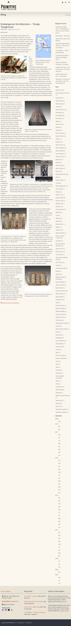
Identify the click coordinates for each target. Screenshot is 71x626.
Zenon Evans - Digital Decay (32, 607)
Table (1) (58, 367)
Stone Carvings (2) (61, 355)
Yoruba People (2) (61, 209)
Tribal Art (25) (59, 230)
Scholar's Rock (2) (61, 136)
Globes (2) (58, 127)
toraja (11, 302)
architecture (16, 302)
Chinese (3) (59, 403)
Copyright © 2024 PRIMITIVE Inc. (9, 622)
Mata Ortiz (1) (59, 159)
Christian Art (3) (60, 299)
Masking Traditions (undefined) (61, 278)
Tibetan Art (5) (60, 124)
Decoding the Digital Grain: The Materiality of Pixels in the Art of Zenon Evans (62, 30)
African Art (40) (60, 90)
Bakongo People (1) (61, 308)
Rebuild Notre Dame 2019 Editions (63, 40)
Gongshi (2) (59, 130)
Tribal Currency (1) (61, 156)
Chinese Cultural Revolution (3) (60, 245)
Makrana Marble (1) (61, 311)
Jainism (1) (59, 139)
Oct (59, 466)
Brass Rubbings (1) (61, 282)
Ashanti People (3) (61, 285)
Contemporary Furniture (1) (62, 94)
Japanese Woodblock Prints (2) (61, 258)
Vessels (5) (59, 274)
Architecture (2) (60, 387)
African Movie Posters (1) (63, 329)
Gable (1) (58, 381)
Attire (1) (58, 352)
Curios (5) (58, 183)
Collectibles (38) (60, 115)
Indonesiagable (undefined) (60, 377)
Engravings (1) (60, 335)
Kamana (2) (59, 171)
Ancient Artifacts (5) (61, 341)
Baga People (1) (60, 296)
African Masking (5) (61, 148)
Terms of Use (29, 622)
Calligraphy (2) (60, 338)
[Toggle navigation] (69, 2)
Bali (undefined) (60, 390)
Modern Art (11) (60, 195)
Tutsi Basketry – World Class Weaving (62, 51)
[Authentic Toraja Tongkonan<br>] (14, 64)
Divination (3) (59, 206)
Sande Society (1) (60, 153)
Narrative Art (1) (60, 400)
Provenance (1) (60, 118)
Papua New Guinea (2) (62, 174)
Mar (59, 449)
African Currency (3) (61, 109)
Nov (59, 426)
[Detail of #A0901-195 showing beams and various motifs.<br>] (44, 170)
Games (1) (59, 265)
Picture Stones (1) (61, 133)
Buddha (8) (59, 221)
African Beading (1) (61, 233)
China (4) (58, 361)
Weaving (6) (59, 218)
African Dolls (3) (60, 165)
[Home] (10, 6)
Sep (59, 469)
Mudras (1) (59, 227)
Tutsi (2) (58, 215)
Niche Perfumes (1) (61, 294)
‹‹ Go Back (67, 15)
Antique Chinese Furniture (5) (60, 237)
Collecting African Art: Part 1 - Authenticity (61, 75)
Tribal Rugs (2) (60, 320)
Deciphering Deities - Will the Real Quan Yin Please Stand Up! (63, 69)
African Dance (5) (60, 145)
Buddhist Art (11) (60, 224)
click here (64, 601)
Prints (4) (58, 332)
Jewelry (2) (59, 326)
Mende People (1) (61, 151)
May (59, 443)
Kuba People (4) (60, 101)
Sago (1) (58, 177)
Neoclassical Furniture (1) (63, 323)
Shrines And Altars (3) (62, 291)
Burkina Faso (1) (60, 251)
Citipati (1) (58, 121)
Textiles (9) (59, 107)
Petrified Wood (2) (61, 317)
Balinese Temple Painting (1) (63, 396)
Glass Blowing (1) (60, 343)
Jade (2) (58, 302)
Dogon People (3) (60, 198)
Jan (59, 455)
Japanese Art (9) (60, 248)
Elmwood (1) (59, 370)
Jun (59, 440)
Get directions (10, 601)
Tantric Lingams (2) (61, 314)
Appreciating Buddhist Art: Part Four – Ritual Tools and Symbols (63, 45)
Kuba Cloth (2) (60, 98)
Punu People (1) (60, 254)
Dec (59, 460)
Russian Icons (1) (60, 200)
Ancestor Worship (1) (61, 358)
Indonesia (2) (59, 373)
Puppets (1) (59, 192)
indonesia (4, 302)
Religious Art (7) (60, 203)
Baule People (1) (60, 288)
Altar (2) (58, 364)
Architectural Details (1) (62, 412)
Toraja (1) (58, 384)
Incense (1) (59, 349)
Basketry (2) (59, 212)
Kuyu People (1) (60, 189)
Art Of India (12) (60, 262)
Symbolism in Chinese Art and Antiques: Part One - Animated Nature (63, 81)
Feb (59, 452)
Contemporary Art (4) (61, 268)
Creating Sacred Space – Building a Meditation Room (62, 57)
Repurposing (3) (60, 104)
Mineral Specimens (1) (62, 186)
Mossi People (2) (60, 168)
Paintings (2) (59, 392)
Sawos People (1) (60, 180)
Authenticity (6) (60, 112)
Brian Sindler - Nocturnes (62, 36)
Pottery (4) (58, 162)
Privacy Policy (21, 622)
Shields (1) (59, 271)
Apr (59, 429)
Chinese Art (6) (60, 346)
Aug (59, 421)
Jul (59, 437)
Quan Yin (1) (59, 406)
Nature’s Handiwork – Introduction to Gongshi (62, 63)
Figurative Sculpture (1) (62, 409)
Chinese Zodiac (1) (61, 305)
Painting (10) (59, 142)
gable (8, 302)
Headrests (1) (59, 241)
